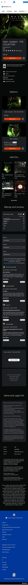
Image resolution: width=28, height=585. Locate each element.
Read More (6, 279)
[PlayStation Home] (14, 2)
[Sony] (24, 584)
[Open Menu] (1, 2)
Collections (9, 11)
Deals (15, 11)
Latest (3, 11)
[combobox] (14, 240)
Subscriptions (22, 11)
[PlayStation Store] (6, 6)
